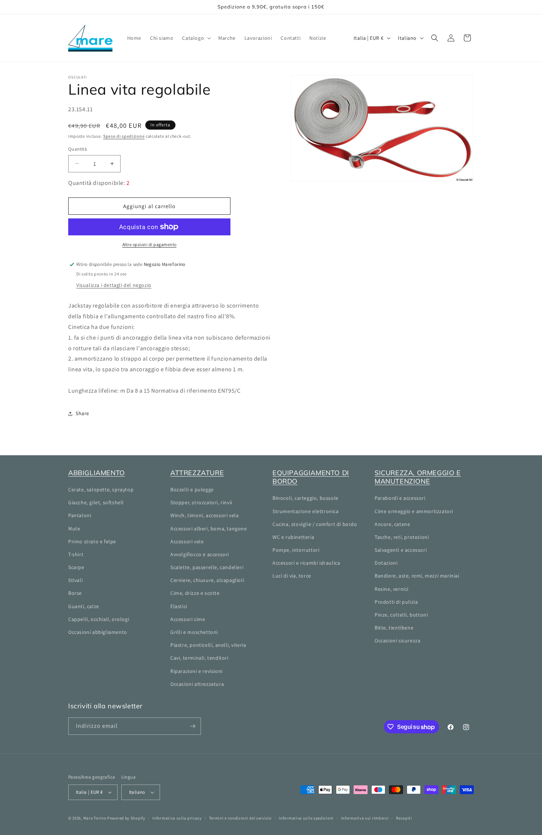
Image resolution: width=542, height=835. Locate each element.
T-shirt (75, 554)
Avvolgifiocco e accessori (199, 554)
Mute (74, 528)
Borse (75, 593)
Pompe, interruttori (295, 550)
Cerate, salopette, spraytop (100, 489)
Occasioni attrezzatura (197, 684)
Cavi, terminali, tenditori (199, 658)
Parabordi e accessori (400, 498)
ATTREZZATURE (197, 473)
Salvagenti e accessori (401, 550)
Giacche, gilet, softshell (96, 502)
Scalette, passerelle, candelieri (206, 567)
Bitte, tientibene (394, 627)
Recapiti (404, 818)
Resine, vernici (392, 589)
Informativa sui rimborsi (365, 818)
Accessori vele (187, 541)
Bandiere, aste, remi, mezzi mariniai (417, 575)
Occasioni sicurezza (397, 640)
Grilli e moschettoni (194, 632)
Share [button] (82, 413)
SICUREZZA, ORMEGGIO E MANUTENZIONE (418, 477)
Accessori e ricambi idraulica (306, 562)
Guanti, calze (83, 606)
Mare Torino (95, 818)
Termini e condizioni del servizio (240, 818)
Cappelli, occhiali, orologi (98, 619)
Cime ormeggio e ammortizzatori (414, 511)
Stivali (75, 580)
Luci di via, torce (291, 575)
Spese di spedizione (124, 136)
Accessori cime (187, 619)
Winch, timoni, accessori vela (204, 515)
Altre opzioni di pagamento (149, 244)
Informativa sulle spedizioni (306, 818)
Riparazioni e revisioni (196, 671)
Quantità (77, 149)
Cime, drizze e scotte (195, 593)
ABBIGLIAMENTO (96, 473)
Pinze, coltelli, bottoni (401, 614)
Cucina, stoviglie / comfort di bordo (314, 524)
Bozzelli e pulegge (192, 489)
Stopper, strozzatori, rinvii (201, 502)
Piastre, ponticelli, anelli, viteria (208, 645)
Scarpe (76, 567)
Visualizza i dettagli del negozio (114, 285)
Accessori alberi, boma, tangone (208, 528)
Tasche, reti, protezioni (402, 537)
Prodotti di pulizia (396, 602)
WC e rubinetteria (293, 537)
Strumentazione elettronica (305, 511)
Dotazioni (386, 562)
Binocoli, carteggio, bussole (305, 498)
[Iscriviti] (192, 726)
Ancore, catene (392, 524)
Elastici (178, 606)
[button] (196, 38)
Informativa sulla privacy (177, 818)
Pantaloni (79, 515)
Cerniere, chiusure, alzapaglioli (207, 580)
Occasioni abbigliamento (97, 632)
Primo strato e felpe (92, 541)
